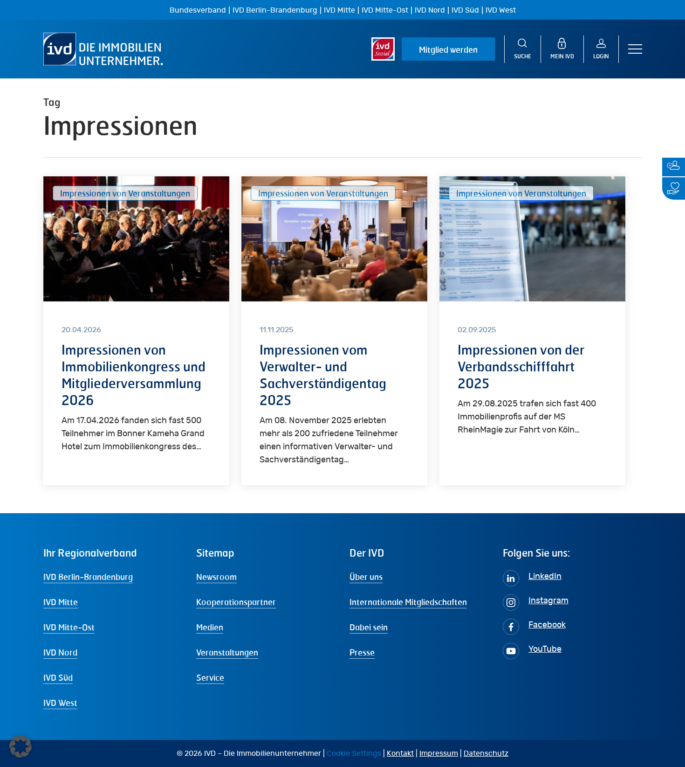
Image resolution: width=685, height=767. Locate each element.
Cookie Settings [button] (354, 753)
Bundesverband (198, 10)
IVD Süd (465, 10)
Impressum (438, 753)
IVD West (501, 10)
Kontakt (400, 753)
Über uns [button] (366, 577)
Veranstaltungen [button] (227, 652)
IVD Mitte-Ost (385, 10)
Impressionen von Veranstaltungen (125, 193)
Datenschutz (486, 753)
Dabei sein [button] (368, 627)
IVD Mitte (339, 10)
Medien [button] (209, 627)
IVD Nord (430, 10)
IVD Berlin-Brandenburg (275, 10)
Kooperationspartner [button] (236, 602)
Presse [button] (362, 652)
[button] (635, 49)
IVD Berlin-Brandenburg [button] (88, 577)
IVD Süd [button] (58, 677)
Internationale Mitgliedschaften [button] (408, 602)
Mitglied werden (448, 49)
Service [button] (210, 677)
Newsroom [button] (216, 577)
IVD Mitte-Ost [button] (69, 627)
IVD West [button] (60, 702)
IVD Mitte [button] (60, 602)
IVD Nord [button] (60, 652)
